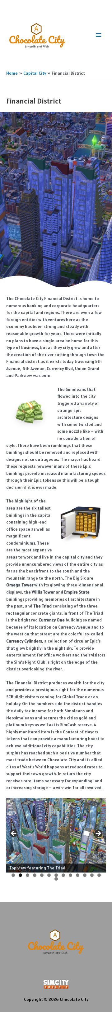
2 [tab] (20, 875)
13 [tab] (99, 875)
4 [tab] (34, 875)
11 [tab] (85, 875)
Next (98, 833)
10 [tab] (77, 875)
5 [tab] (42, 875)
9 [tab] (70, 875)
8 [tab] (63, 875)
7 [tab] (56, 875)
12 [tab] (92, 875)
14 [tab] (56, 879)
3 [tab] (27, 875)
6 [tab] (49, 875)
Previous (14, 833)
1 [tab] (13, 875)
